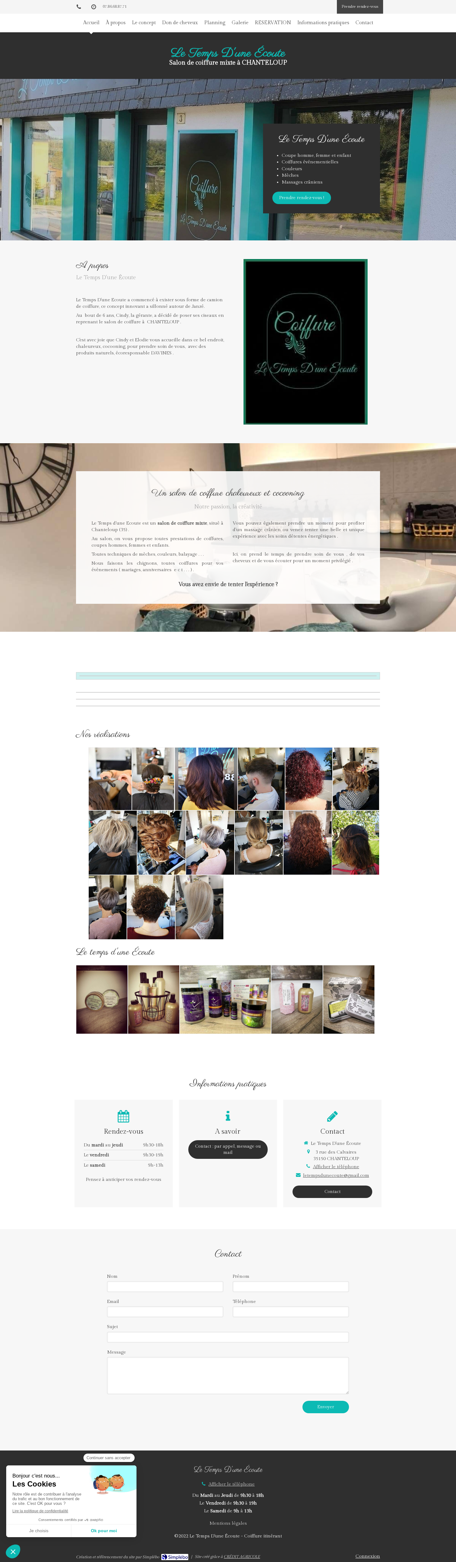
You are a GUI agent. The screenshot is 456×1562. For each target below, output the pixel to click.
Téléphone (244, 1301)
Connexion (367, 1556)
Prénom (241, 1276)
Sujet (112, 1326)
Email (113, 1301)
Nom (112, 1276)
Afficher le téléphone (336, 1166)
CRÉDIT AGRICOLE (242, 1556)
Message (116, 1352)
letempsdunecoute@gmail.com (336, 1175)
